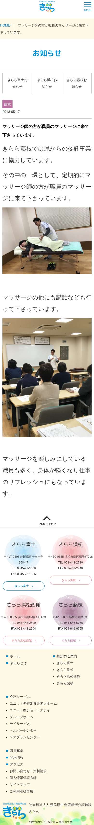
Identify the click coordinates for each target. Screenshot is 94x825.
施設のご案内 (67, 656)
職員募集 (16, 751)
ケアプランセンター (25, 737)
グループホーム (21, 717)
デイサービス (20, 724)
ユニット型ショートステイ (30, 710)
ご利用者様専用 (21, 791)
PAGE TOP (47, 524)
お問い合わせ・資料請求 (28, 771)
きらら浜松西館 (22, 640)
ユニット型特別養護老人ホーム (33, 703)
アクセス (16, 764)
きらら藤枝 (68, 640)
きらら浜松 (68, 580)
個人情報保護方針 (23, 778)
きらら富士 (21, 586)
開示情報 (16, 757)
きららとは (18, 663)
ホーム (15, 656)
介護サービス (20, 697)
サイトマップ (20, 784)
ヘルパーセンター (23, 730)
